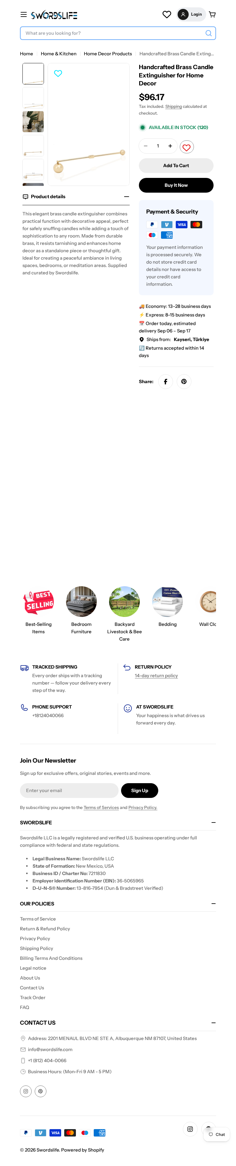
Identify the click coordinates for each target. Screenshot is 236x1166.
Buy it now (176, 185)
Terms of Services (101, 807)
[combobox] (118, 33)
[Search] (208, 33)
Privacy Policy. (142, 807)
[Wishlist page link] (167, 14)
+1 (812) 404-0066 (47, 1060)
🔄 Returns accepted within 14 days (171, 351)
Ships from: (178, 339)
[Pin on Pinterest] (184, 381)
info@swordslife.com (50, 1049)
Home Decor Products (108, 54)
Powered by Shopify (82, 1150)
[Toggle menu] (23, 14)
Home (26, 54)
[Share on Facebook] (165, 381)
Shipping (173, 106)
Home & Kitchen (59, 54)
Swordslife (48, 1150)
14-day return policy (156, 675)
